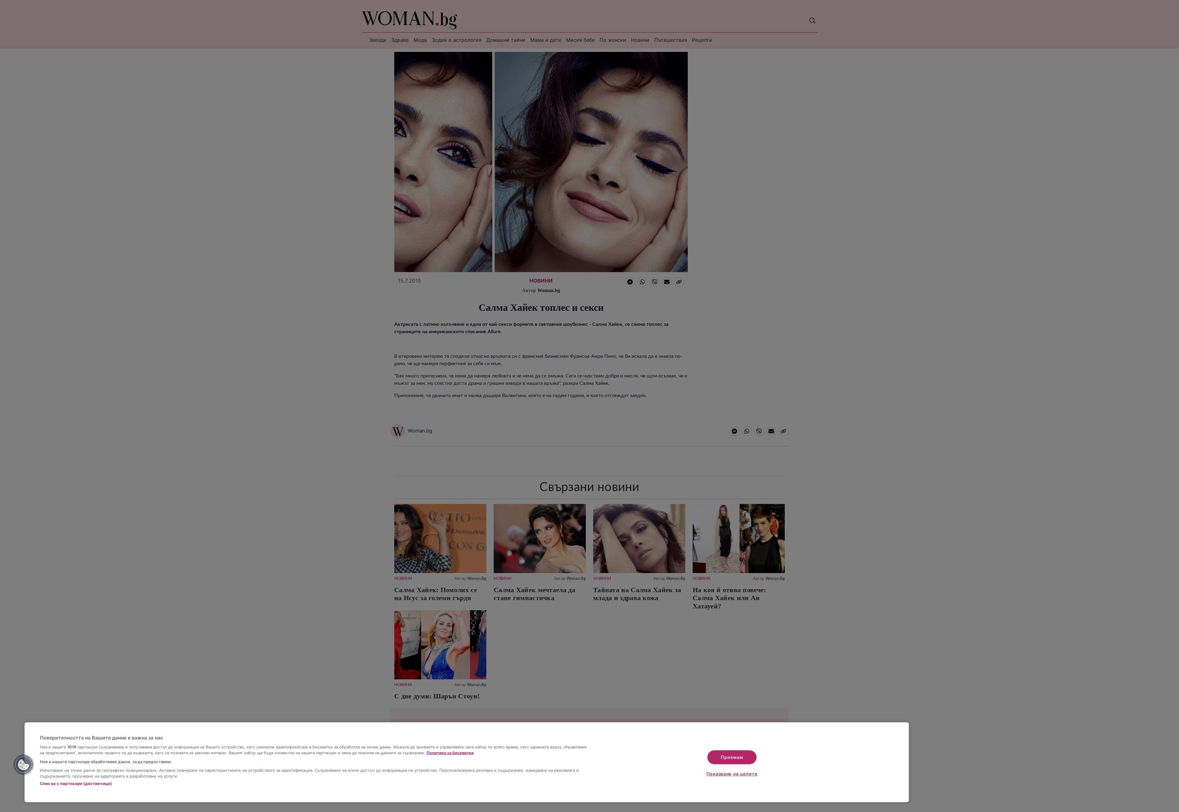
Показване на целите (732, 773)
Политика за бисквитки (450, 753)
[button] (23, 765)
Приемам (732, 757)
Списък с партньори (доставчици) (76, 783)
